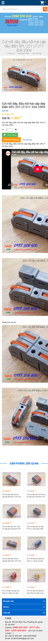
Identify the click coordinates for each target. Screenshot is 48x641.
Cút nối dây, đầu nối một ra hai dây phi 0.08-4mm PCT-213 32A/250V (36, 496)
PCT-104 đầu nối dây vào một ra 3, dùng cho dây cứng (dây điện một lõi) (10, 592)
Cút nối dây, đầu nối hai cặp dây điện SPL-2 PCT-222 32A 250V (11, 496)
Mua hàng (12, 135)
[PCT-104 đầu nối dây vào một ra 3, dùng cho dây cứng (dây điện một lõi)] (11, 575)
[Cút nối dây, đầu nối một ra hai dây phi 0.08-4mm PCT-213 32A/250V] (36, 479)
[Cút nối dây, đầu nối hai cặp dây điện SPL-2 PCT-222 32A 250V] (11, 479)
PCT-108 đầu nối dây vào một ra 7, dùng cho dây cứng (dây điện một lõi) (35, 560)
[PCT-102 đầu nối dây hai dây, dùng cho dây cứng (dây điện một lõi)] (36, 575)
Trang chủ (10, 53)
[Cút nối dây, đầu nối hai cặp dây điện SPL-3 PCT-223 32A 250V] (11, 543)
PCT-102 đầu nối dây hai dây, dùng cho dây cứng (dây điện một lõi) (35, 592)
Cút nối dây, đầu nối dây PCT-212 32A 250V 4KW (35, 528)
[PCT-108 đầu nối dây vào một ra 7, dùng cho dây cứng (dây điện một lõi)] (36, 543)
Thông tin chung (11, 139)
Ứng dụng (27, 140)
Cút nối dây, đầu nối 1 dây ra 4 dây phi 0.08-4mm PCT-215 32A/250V (11, 528)
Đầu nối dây (36, 53)
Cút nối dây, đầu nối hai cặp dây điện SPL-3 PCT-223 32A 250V (11, 560)
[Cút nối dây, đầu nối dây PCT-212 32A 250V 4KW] (36, 511)
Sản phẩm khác (23, 53)
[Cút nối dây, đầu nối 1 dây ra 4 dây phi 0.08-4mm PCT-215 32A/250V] (11, 511)
